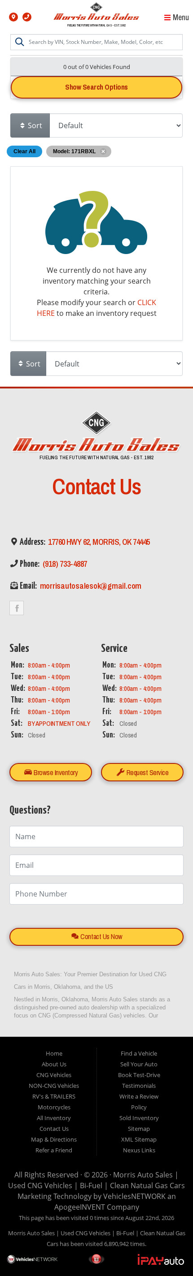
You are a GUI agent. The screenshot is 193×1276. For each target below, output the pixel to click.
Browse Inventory (55, 772)
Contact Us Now (101, 936)
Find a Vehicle (139, 1053)
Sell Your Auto (139, 1064)
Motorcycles (54, 1107)
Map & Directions (54, 1139)
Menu (180, 17)
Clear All (24, 151)
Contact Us (54, 1129)
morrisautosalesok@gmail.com (89, 585)
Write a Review (138, 1096)
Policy (139, 1107)
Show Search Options (96, 87)
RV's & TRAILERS (53, 1096)
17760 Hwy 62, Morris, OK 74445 (98, 541)
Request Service (146, 772)
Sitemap (139, 1129)
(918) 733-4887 (64, 563)
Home (54, 1053)
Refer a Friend (53, 1150)
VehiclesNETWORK (134, 1196)
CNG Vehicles (53, 1075)
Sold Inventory (139, 1118)
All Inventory (54, 1118)
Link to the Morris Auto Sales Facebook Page (16, 608)
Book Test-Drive (139, 1075)
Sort (34, 125)
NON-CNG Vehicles (54, 1086)
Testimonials (139, 1086)
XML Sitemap (139, 1139)
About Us (54, 1064)
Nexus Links (139, 1150)
